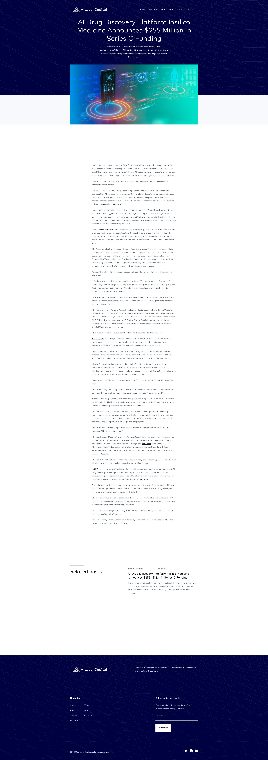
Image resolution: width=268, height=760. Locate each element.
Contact (180, 9)
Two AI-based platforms (103, 230)
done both (146, 444)
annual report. (143, 479)
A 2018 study (98, 339)
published (103, 402)
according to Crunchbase (113, 204)
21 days (140, 406)
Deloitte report (163, 358)
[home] (90, 9)
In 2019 (95, 469)
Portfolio (153, 9)
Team (163, 9)
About (143, 9)
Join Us (191, 9)
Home (73, 705)
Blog (171, 9)
